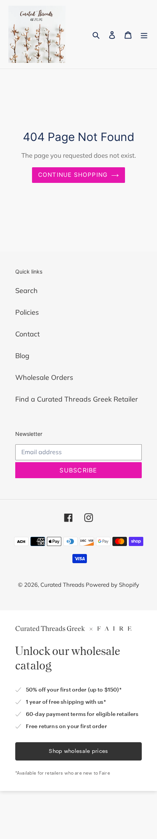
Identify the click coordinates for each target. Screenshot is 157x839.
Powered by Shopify (112, 584)
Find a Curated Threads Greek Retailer (76, 399)
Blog (22, 355)
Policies (27, 312)
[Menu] (144, 34)
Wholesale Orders (44, 377)
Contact (27, 334)
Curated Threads (63, 584)
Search (26, 290)
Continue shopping (73, 174)
